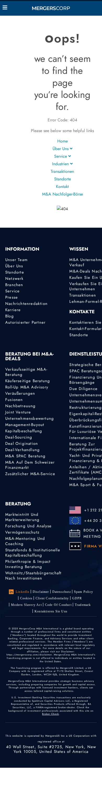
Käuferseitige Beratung (27, 380)
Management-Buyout (24, 424)
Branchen (14, 284)
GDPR (77, 598)
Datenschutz (61, 592)
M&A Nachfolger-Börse (62, 194)
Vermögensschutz (22, 532)
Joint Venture (18, 412)
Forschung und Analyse (28, 526)
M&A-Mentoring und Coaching (25, 541)
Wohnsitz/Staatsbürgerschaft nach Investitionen (33, 575)
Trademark (83, 605)
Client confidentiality (52, 598)
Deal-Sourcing (18, 437)
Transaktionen (62, 171)
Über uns (61, 149)
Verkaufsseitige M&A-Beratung (26, 372)
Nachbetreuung (20, 406)
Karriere (13, 309)
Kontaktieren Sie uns (51, 611)
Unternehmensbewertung (29, 418)
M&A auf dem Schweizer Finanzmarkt (30, 465)
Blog (9, 316)
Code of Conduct (58, 605)
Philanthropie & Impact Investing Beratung (27, 564)
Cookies (26, 598)
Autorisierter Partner (25, 322)
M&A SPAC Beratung (25, 456)
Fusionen (14, 399)
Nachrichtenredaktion (26, 303)
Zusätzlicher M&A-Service (30, 473)
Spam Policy (83, 592)
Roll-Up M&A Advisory (26, 387)
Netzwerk (14, 278)
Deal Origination (21, 443)
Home (62, 141)
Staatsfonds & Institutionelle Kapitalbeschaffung (32, 552)
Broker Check (50, 714)
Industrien (61, 164)
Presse (11, 297)
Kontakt (62, 187)
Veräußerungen (20, 393)
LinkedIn (23, 592)
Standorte (62, 179)
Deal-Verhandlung (22, 449)
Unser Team (16, 259)
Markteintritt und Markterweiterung (22, 517)
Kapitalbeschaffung (23, 431)
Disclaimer (41, 592)
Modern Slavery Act (26, 605)
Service (61, 156)
